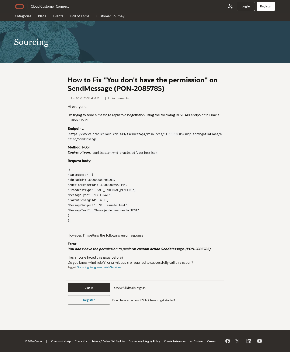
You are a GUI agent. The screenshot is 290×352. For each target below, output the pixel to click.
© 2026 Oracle (33, 341)
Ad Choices (196, 341)
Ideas (42, 16)
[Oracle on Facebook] (227, 341)
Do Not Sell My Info (114, 341)
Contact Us (81, 341)
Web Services (112, 267)
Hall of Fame (80, 16)
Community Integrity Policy (144, 341)
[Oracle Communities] (230, 6)
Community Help (61, 341)
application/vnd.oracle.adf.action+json (125, 152)
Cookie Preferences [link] (175, 341)
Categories (23, 16)
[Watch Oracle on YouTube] (259, 341)
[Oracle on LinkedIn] (248, 341)
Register (89, 300)
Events (58, 16)
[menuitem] (246, 6)
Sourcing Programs (90, 267)
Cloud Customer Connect (50, 6)
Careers (211, 341)
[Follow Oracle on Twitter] (238, 341)
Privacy (96, 341)
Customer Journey (110, 16)
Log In (89, 287)
